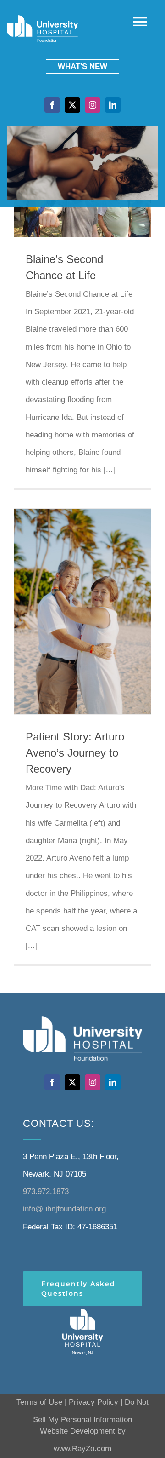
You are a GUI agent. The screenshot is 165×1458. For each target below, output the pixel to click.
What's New (82, 66)
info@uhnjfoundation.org (64, 1209)
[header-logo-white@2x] (82, 1310)
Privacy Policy (93, 1402)
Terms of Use (39, 1402)
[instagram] (92, 105)
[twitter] (72, 105)
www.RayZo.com (82, 1448)
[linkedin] (113, 105)
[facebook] (52, 105)
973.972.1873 (46, 1191)
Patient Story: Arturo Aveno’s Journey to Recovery (75, 752)
